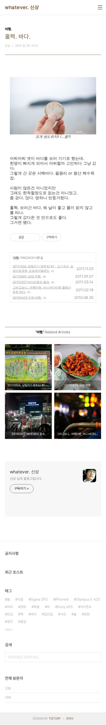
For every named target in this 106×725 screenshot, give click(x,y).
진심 (10, 614)
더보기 (8, 629)
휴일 (23, 622)
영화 (23, 607)
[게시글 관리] (35, 237)
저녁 (10, 607)
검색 (96, 657)
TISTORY (55, 718)
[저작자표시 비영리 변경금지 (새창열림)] (68, 237)
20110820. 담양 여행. (27, 276)
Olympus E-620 (88, 599)
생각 (10, 622)
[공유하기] (28, 237)
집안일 (48, 614)
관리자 (69, 718)
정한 (87, 614)
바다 (33, 614)
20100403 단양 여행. (27, 297)
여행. (16, 257)
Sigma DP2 (39, 599)
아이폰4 (85, 607)
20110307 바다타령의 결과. (31, 282)
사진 (63, 614)
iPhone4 (62, 599)
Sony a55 (65, 607)
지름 (20, 599)
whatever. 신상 (22, 7)
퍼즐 (36, 607)
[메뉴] (100, 7)
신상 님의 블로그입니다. (26, 479)
